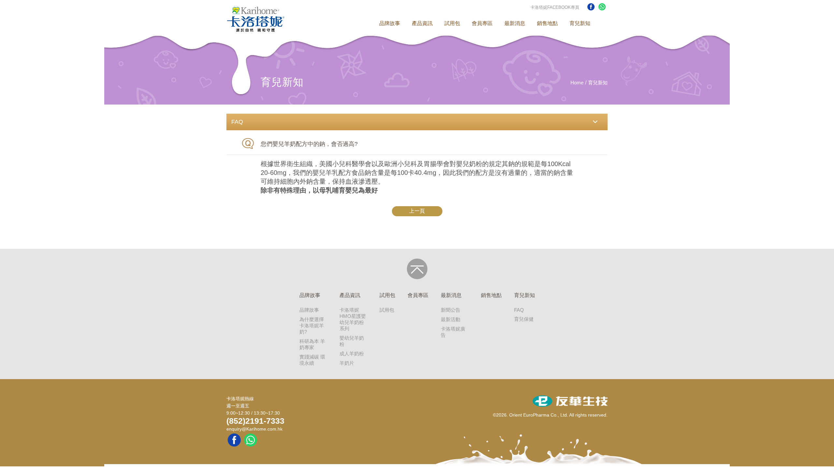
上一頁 (417, 211)
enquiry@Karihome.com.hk (254, 429)
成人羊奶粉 (351, 353)
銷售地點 (547, 23)
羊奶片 (346, 363)
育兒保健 (524, 319)
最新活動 (450, 319)
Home (576, 82)
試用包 (452, 23)
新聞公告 (450, 310)
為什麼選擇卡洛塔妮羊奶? (311, 325)
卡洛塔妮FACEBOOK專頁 (554, 7)
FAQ (519, 310)
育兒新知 (579, 23)
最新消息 (514, 23)
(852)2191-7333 (255, 420)
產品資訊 (422, 23)
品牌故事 (389, 23)
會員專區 (482, 23)
